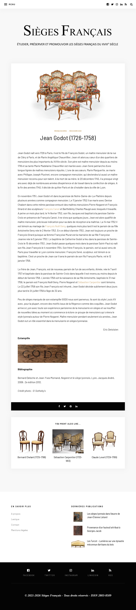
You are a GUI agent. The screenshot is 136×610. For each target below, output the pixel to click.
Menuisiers (60, 131)
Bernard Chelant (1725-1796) (32, 457)
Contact (15, 524)
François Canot (51, 208)
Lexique (15, 519)
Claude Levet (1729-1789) (104, 457)
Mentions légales (19, 530)
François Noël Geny (55, 226)
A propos (15, 513)
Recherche (75, 131)
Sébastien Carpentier (89, 282)
